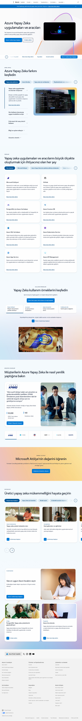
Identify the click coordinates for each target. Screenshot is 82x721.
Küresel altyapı (5, 669)
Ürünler (28, 2)
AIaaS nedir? (58, 697)
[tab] (12, 82)
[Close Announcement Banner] (75, 6)
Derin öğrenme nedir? (60, 695)
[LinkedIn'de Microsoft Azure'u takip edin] (30, 654)
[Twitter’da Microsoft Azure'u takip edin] (24, 654)
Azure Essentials (5, 677)
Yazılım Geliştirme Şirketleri (7, 687)
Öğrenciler (31, 695)
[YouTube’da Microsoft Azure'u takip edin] (33, 654)
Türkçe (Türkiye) (7, 710)
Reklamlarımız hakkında (64, 718)
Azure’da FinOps (32, 675)
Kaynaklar (61, 2)
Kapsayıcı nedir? (58, 703)
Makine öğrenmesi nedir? (60, 692)
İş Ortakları (53, 2)
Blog (30, 690)
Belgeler (30, 687)
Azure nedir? (4, 664)
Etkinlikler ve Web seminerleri (35, 697)
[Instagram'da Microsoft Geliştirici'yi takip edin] (27, 654)
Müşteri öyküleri (5, 680)
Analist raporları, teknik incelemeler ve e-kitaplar (39, 700)
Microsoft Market (5, 690)
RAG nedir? (57, 705)
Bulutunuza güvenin (6, 675)
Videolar (30, 703)
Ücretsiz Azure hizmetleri (34, 669)
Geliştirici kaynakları (33, 692)
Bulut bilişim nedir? (59, 687)
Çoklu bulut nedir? (59, 690)
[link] (13, 57)
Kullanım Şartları (44, 718)
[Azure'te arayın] (77, 2)
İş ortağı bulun (5, 692)
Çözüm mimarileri (59, 669)
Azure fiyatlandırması (33, 667)
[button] (59, 31)
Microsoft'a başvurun (29, 718)
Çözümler (35, 2)
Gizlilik (38, 718)
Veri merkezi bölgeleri (6, 672)
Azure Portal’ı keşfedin (14, 654)
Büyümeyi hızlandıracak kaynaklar (62, 667)
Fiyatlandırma (44, 2)
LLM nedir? (57, 700)
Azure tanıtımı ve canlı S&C (60, 675)
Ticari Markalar (54, 718)
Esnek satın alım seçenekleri (34, 672)
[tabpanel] (40, 112)
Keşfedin (23, 2)
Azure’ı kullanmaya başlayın (7, 667)
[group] (40, 404)
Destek (56, 672)
